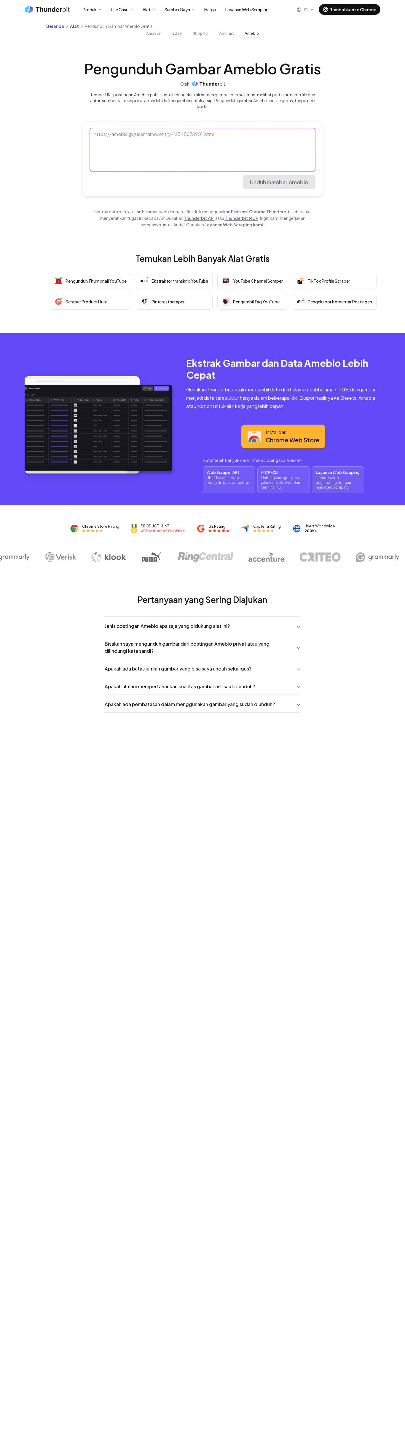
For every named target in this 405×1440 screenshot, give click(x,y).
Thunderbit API (199, 218)
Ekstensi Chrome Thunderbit (260, 211)
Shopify (200, 33)
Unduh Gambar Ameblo (279, 182)
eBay (177, 33)
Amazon (154, 33)
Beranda (55, 26)
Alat (74, 26)
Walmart (226, 33)
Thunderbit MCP (241, 218)
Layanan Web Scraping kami (234, 224)
